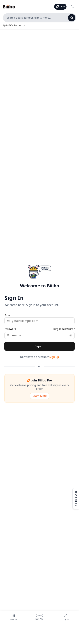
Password (10, 329)
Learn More (40, 395)
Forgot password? (64, 329)
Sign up (54, 357)
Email (7, 315)
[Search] (71, 17)
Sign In (39, 346)
